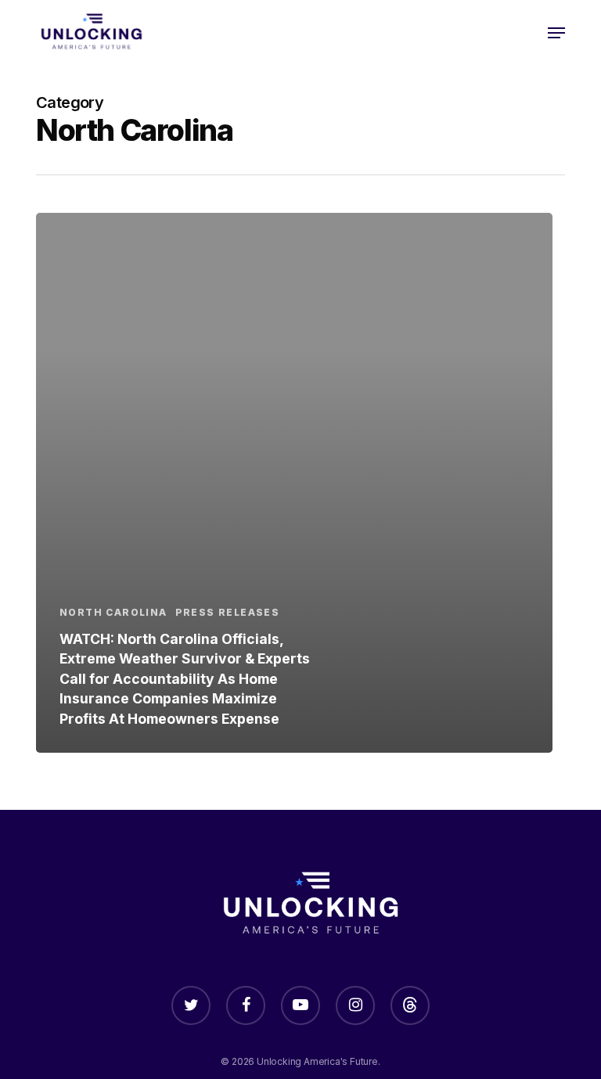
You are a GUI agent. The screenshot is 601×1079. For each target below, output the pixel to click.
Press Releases (227, 612)
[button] (556, 33)
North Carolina (113, 612)
